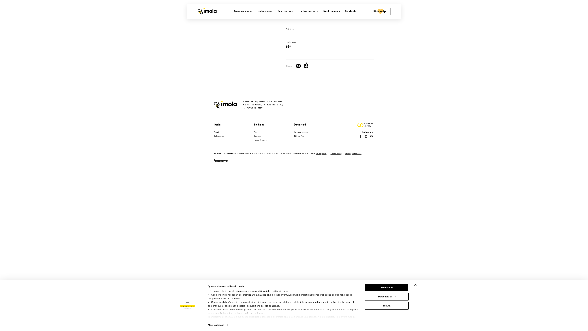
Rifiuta (386, 305)
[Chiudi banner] (415, 285)
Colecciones (219, 136)
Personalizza (385, 296)
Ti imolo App (299, 136)
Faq (255, 132)
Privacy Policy (321, 154)
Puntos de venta (260, 140)
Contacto (257, 136)
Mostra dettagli (216, 325)
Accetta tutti (386, 287)
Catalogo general (301, 132)
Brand (216, 132)
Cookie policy (336, 154)
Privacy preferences (353, 154)
